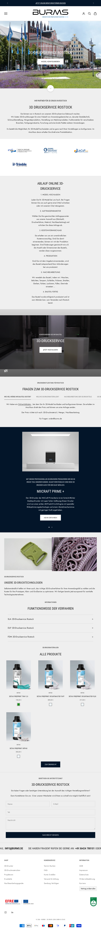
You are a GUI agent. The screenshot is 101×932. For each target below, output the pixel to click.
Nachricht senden (50, 835)
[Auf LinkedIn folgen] (12, 912)
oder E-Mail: (58, 848)
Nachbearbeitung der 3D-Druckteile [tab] (78, 397)
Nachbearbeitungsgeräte (13, 883)
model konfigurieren (50, 61)
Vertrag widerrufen (88, 888)
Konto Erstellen (49, 874)
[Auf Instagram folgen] (5, 912)
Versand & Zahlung (51, 879)
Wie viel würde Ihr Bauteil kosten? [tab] (17, 397)
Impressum (83, 870)
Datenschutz (84, 874)
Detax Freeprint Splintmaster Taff (50, 696)
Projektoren (8, 874)
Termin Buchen (49, 866)
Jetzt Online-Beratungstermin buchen (51, 3)
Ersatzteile (8, 879)
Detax (18, 693)
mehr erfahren (50, 517)
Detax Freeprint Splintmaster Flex (82, 696)
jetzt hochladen (50, 350)
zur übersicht (50, 764)
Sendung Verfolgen (51, 883)
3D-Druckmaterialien (12, 870)
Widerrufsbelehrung (87, 879)
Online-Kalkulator (24, 404)
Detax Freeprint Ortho (18, 748)
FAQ (45, 870)
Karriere (82, 883)
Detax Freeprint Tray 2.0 (18, 696)
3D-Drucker (8, 866)
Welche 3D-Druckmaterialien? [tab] (47, 397)
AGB (81, 866)
